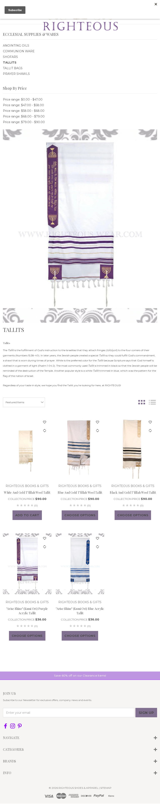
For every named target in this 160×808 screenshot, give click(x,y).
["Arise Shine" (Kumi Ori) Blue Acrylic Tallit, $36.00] (80, 564)
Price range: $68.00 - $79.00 (24, 116)
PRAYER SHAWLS (16, 74)
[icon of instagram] (12, 726)
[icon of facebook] (5, 726)
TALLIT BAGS (12, 68)
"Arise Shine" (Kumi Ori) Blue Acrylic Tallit (80, 611)
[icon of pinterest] (19, 726)
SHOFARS (10, 57)
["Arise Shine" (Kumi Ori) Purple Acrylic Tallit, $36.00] (27, 564)
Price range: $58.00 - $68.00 (23, 111)
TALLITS (9, 62)
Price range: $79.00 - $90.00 (24, 122)
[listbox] (24, 402)
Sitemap (105, 787)
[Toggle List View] (152, 402)
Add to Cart (27, 515)
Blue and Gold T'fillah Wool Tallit (80, 492)
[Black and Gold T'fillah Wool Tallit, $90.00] (133, 448)
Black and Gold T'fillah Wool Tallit (133, 492)
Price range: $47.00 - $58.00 (23, 105)
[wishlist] (44, 422)
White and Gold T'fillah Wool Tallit (27, 492)
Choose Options (79, 515)
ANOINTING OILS (16, 45)
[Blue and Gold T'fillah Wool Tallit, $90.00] (80, 448)
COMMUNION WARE (19, 51)
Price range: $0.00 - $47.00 (22, 99)
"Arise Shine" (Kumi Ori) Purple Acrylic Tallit (27, 611)
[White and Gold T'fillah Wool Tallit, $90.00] (27, 448)
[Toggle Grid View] (141, 402)
